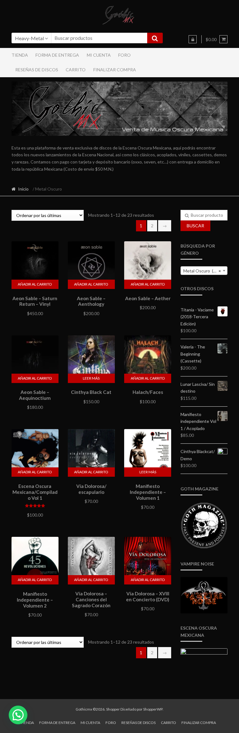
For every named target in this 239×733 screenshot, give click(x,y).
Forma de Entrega (57, 55)
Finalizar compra (114, 69)
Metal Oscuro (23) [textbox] (202, 270)
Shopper (113, 709)
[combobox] (203, 270)
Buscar (195, 225)
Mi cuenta (99, 55)
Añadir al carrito (35, 284)
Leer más (91, 378)
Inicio (23, 189)
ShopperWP (152, 709)
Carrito (76, 69)
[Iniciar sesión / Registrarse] (193, 39)
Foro (124, 55)
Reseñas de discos (36, 69)
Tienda (20, 55)
